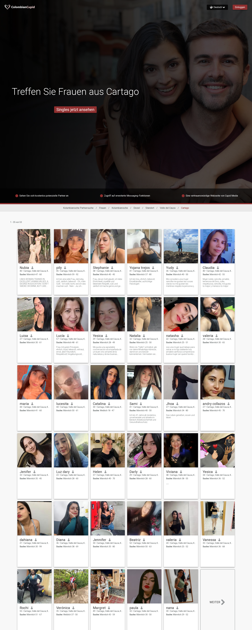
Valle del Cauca (167, 208)
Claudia (209, 268)
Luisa (24, 336)
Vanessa (209, 540)
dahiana (26, 540)
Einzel (137, 208)
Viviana (172, 472)
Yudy (170, 268)
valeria (208, 336)
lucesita (62, 404)
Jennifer (99, 540)
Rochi (24, 608)
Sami (134, 404)
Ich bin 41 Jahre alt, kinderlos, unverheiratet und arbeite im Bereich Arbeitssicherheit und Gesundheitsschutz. (143, 418)
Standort (150, 208)
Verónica (63, 608)
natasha (172, 336)
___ (167, 483)
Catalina (99, 404)
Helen (97, 472)
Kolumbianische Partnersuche (78, 208)
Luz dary (63, 472)
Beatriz (135, 540)
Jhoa (170, 404)
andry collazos (214, 404)
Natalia (135, 336)
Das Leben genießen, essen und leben (180, 416)
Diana (60, 540)
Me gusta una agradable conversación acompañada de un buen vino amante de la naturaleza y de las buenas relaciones (107, 350)
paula (134, 608)
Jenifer (25, 472)
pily (59, 268)
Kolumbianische (120, 208)
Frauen (102, 208)
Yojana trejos (140, 268)
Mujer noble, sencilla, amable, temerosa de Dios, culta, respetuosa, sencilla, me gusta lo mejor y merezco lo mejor (217, 282)
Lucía (60, 336)
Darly (134, 472)
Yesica (98, 336)
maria (24, 404)
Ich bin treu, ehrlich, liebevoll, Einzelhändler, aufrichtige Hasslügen (142, 281)
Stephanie (101, 268)
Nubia (24, 268)
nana (170, 608)
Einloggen (240, 7)
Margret (99, 608)
